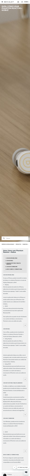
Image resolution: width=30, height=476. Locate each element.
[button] (22, 2)
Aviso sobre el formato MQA (14, 269)
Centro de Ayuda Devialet (8, 244)
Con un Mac (9, 260)
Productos (18, 244)
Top (25, 325)
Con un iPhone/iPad (11, 258)
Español (26, 1)
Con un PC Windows (11, 266)
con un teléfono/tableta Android (13, 264)
